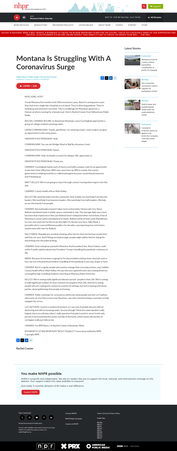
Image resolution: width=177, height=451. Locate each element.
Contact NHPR (71, 413)
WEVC (99, 424)
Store (145, 25)
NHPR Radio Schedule (73, 419)
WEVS (99, 438)
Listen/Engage (86, 25)
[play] (17, 17)
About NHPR (104, 25)
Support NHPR (30, 392)
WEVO (99, 434)
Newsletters (40, 25)
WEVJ (99, 430)
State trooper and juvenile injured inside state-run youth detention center (148, 109)
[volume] (24, 17)
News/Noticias (21, 25)
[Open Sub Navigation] (31, 25)
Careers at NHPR (71, 424)
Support (157, 6)
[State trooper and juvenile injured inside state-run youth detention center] (132, 105)
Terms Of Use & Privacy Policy (108, 413)
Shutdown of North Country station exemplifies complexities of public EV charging (149, 64)
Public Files (101, 418)
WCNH (99, 422)
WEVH (99, 428)
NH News (145, 79)
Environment (146, 56)
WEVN (99, 432)
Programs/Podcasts (62, 25)
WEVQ (99, 436)
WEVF (99, 426)
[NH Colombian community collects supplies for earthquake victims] (132, 84)
